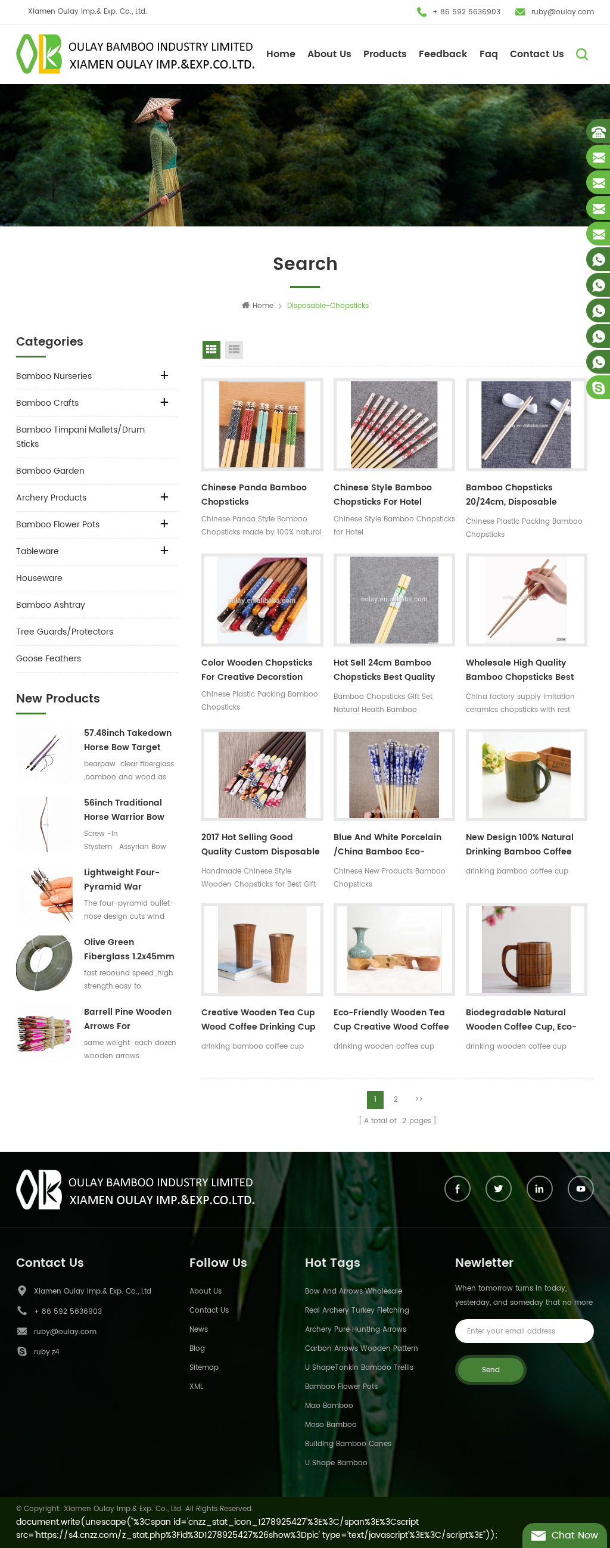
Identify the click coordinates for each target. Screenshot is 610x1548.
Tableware (37, 551)
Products (385, 54)
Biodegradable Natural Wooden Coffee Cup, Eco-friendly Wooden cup (521, 1021)
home (263, 306)
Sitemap (204, 1367)
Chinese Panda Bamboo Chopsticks (254, 495)
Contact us (209, 1310)
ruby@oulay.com (562, 12)
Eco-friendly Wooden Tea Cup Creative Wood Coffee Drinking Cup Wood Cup (391, 1021)
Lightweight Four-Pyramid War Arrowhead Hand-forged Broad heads (129, 880)
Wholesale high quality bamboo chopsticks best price (520, 671)
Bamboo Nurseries (54, 376)
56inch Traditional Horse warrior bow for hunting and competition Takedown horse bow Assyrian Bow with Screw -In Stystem (130, 810)
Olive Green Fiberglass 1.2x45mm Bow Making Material (129, 949)
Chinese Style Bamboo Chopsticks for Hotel (383, 495)
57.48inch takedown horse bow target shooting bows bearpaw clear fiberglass (128, 740)
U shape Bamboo (336, 1463)
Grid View (211, 350)
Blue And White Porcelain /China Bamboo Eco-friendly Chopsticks (387, 846)
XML (196, 1386)
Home (280, 54)
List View (234, 350)
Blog (197, 1348)
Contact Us (537, 54)
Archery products (51, 498)
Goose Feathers (48, 659)
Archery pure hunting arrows (355, 1329)
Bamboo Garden (50, 471)
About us (205, 1291)
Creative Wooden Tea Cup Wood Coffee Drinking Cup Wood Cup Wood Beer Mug (259, 1021)
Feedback (443, 54)
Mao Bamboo (329, 1406)
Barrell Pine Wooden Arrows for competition (128, 1019)
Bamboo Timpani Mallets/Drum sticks (80, 437)
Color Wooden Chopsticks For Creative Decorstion (257, 670)
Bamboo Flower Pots (57, 524)
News (198, 1329)
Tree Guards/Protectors (64, 632)
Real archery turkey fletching (357, 1310)
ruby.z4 (47, 1352)
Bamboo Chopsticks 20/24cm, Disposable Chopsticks (511, 496)
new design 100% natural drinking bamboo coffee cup (520, 846)
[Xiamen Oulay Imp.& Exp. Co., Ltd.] (135, 54)
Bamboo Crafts (47, 403)
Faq (489, 54)
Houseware (39, 578)
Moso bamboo (331, 1425)
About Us (329, 54)
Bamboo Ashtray (50, 605)
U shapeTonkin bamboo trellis (359, 1367)
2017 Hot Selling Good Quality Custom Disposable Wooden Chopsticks (260, 846)
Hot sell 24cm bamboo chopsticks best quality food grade (384, 671)
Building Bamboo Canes (348, 1444)
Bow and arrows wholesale (353, 1291)
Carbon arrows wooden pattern (361, 1348)
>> (419, 1099)
